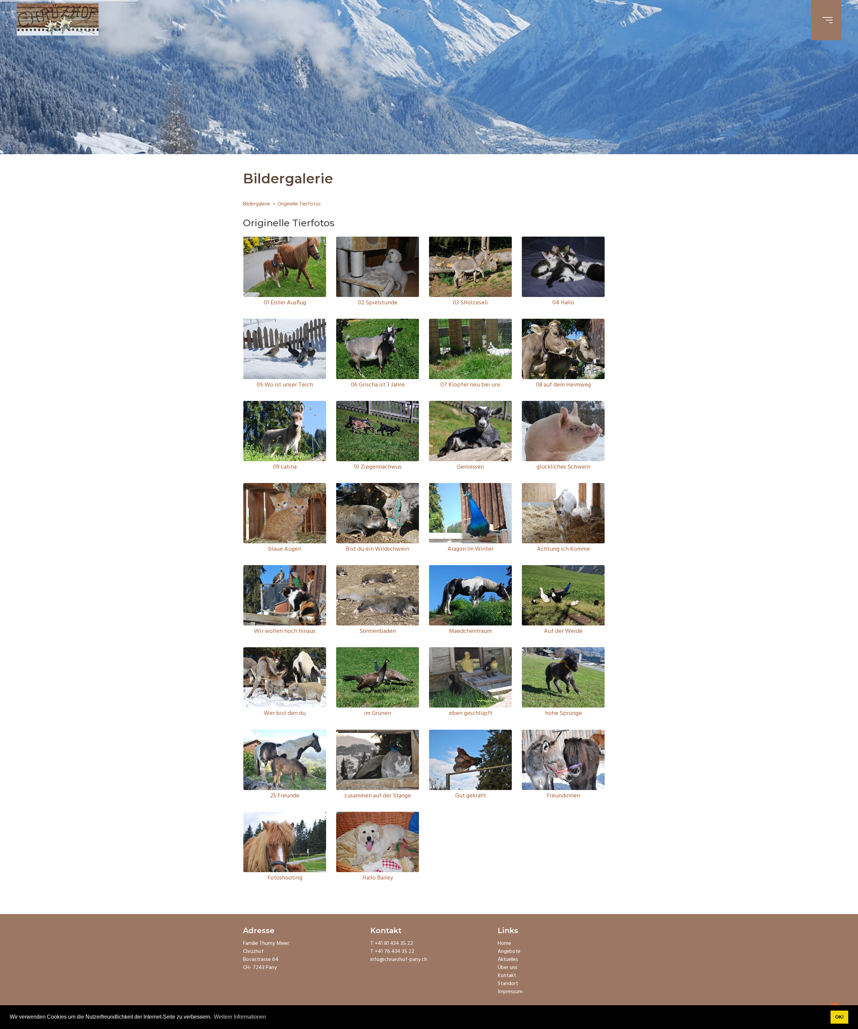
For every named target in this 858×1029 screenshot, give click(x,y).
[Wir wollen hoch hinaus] (284, 595)
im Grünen (377, 713)
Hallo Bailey (377, 878)
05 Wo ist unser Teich (285, 385)
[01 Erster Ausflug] (284, 267)
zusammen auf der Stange (377, 796)
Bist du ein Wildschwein (377, 549)
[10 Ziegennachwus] (377, 431)
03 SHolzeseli (470, 303)
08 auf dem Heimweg (563, 385)
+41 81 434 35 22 (394, 943)
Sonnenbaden (377, 631)
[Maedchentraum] (470, 595)
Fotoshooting (284, 878)
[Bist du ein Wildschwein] (377, 513)
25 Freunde (284, 796)
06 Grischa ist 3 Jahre (378, 385)
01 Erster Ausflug (285, 303)
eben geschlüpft (470, 713)
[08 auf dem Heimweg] (563, 349)
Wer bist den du (285, 713)
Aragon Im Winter (470, 549)
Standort (508, 983)
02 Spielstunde (377, 303)
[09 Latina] (284, 431)
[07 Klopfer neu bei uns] (470, 349)
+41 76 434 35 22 (395, 951)
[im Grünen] (377, 677)
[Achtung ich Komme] (563, 513)
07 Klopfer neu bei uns (470, 385)
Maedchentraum (470, 631)
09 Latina (285, 467)
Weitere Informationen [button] (240, 1017)
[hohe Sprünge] (563, 677)
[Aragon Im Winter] (470, 513)
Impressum (510, 991)
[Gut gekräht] (470, 760)
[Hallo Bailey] (377, 842)
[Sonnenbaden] (377, 595)
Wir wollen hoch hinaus (284, 631)
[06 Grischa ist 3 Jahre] (377, 349)
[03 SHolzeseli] (470, 267)
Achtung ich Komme (563, 549)
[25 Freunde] (284, 760)
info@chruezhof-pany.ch (398, 959)
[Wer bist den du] (284, 677)
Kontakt (507, 975)
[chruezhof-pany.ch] (58, 20)
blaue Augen (284, 549)
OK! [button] (839, 1017)
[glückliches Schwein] (563, 431)
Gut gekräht (470, 796)
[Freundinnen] (563, 760)
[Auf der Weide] (563, 595)
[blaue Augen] (284, 513)
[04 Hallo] (563, 267)
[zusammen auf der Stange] (377, 760)
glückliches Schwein (563, 467)
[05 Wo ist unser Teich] (284, 349)
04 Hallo (563, 303)
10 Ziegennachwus (378, 467)
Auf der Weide (563, 631)
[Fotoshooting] (284, 842)
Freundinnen (563, 796)
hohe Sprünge (563, 713)
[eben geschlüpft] (470, 677)
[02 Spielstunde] (377, 267)
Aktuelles (508, 959)
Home (504, 943)
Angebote (509, 951)
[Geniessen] (470, 431)
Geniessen (470, 467)
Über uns (507, 967)
